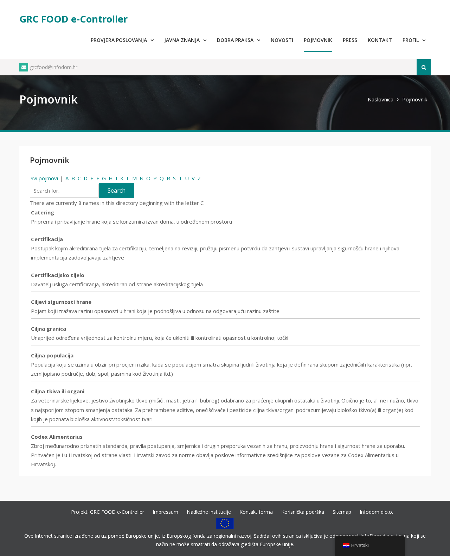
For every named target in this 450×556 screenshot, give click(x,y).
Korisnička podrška (302, 511)
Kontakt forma (256, 511)
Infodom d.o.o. (376, 511)
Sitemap (342, 511)
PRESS (350, 40)
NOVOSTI (282, 40)
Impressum (165, 511)
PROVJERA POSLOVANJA (119, 40)
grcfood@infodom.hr (53, 67)
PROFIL (411, 40)
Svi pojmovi (44, 178)
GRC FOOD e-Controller (73, 18)
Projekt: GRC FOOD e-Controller (107, 511)
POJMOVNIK (318, 40)
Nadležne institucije (209, 511)
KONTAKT (380, 40)
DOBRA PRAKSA (235, 40)
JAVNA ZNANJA (182, 40)
